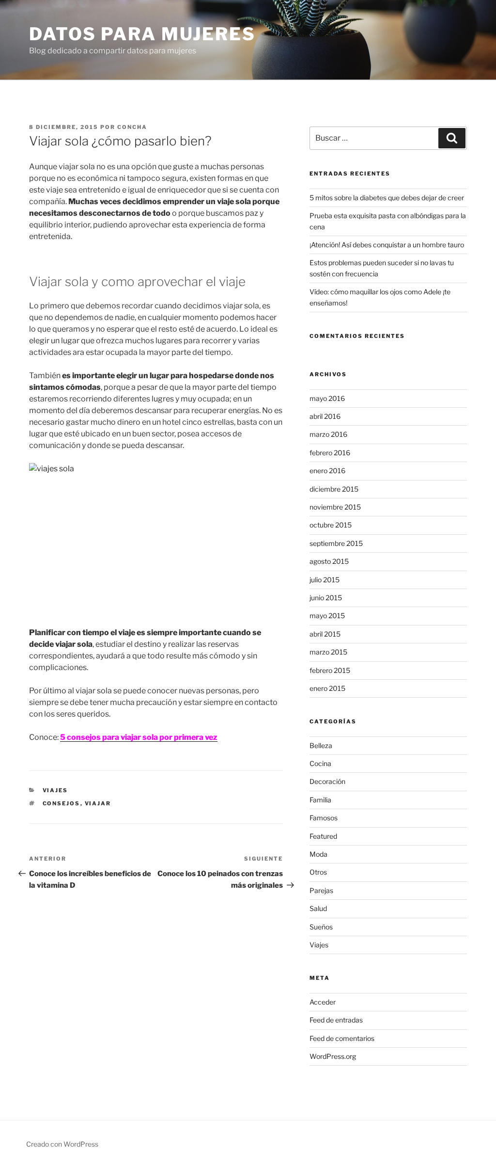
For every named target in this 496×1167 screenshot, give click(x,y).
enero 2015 (327, 688)
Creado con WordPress (62, 1144)
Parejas (321, 890)
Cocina (320, 763)
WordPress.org (333, 1056)
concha (132, 127)
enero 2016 (327, 470)
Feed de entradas (336, 1020)
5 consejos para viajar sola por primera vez (138, 737)
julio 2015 (325, 580)
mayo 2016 (327, 398)
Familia (320, 800)
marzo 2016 (328, 434)
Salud (318, 908)
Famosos (324, 818)
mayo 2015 (327, 615)
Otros (318, 872)
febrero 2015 (330, 670)
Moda (318, 854)
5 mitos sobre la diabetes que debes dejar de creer (387, 197)
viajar (98, 803)
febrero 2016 (330, 452)
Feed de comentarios (342, 1038)
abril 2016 (325, 416)
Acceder (323, 1002)
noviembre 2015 (335, 507)
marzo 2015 (328, 652)
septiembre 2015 (336, 543)
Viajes (55, 790)
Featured (323, 836)
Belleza (321, 745)
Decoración (327, 781)
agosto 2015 (329, 561)
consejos (61, 803)
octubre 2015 (331, 525)
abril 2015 (325, 634)
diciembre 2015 (334, 489)
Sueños (321, 927)
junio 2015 (326, 597)
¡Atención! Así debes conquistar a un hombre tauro (387, 244)
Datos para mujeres (142, 34)
